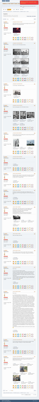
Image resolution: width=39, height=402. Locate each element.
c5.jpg (23, 55)
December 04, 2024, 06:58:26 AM (17, 339)
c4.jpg (15, 220)
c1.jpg (23, 74)
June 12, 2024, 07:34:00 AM (16, 267)
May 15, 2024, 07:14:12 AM (16, 250)
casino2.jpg (15, 257)
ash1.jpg (22, 123)
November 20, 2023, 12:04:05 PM (17, 156)
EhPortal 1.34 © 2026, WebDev (6, 400)
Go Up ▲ (36, 400)
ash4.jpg (15, 119)
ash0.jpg (22, 119)
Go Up (4, 390)
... (9, 390)
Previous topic (29, 16)
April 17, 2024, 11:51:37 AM (16, 190)
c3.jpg (15, 147)
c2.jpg (15, 74)
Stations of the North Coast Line (11, 3)
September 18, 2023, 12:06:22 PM (17, 105)
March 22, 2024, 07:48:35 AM (17, 173)
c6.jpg (16, 55)
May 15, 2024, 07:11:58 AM (16, 233)
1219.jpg (15, 95)
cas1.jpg (15, 33)
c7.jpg (28, 363)
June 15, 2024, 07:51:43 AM (16, 291)
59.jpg (15, 281)
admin (6, 21)
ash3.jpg (29, 119)
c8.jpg (21, 363)
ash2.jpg (15, 123)
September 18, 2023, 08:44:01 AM (17, 83)
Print (35, 19)
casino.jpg (15, 180)
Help (33, 400)
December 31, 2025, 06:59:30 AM (17, 356)
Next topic (34, 16)
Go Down (4, 19)
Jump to (22, 394)
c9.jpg (15, 363)
